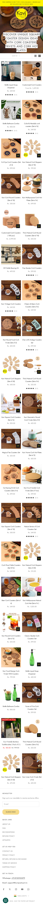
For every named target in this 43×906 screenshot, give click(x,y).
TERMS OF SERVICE (9, 863)
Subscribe (11, 812)
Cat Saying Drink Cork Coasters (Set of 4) (11, 489)
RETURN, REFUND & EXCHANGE (14, 859)
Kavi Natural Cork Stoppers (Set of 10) (32, 163)
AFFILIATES (6, 840)
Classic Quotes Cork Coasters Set (32, 637)
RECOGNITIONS (8, 832)
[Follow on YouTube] (22, 889)
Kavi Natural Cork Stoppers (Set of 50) (11, 380)
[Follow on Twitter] (10, 889)
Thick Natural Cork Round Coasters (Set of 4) (32, 380)
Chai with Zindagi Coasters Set (32, 341)
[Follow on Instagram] (16, 889)
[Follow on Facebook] (3, 889)
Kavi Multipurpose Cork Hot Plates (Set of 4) (32, 198)
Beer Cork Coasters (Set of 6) (11, 601)
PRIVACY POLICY (8, 855)
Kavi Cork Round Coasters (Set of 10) (11, 198)
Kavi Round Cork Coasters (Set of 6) (11, 637)
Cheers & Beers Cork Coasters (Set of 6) (31, 305)
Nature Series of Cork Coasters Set (32, 527)
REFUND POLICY (8, 836)
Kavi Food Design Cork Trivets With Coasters (11, 672)
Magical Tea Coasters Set (11, 452)
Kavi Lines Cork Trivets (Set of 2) (31, 778)
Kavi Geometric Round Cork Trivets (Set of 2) (32, 418)
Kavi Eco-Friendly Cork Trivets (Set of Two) (32, 489)
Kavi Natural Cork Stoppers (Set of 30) (11, 778)
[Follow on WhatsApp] (28, 889)
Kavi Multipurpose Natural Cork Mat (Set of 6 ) (32, 601)
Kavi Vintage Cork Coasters (11, 304)
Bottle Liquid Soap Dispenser (11, 86)
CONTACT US (7, 851)
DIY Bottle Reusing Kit (11, 268)
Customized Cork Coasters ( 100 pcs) (11, 234)
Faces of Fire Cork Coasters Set (32, 707)
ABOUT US (6, 824)
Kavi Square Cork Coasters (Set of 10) (11, 527)
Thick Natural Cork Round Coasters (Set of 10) (32, 234)
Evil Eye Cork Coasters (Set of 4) (11, 163)
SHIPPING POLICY (9, 867)
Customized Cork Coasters (31, 85)
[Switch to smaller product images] (39, 55)
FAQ (3, 828)
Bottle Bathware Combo (11, 123)
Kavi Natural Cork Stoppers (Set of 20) (32, 566)
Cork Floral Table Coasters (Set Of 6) (11, 566)
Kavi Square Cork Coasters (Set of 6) (11, 418)
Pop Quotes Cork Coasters (31, 268)
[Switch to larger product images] (35, 55)
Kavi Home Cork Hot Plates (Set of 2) (32, 453)
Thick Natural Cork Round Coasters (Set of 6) (32, 743)
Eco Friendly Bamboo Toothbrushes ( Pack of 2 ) (11, 743)
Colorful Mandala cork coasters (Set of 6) (32, 124)
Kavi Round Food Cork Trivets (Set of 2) (11, 341)
